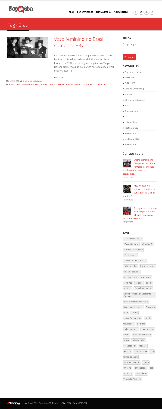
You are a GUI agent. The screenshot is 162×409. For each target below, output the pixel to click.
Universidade (131, 122)
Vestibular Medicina (132, 379)
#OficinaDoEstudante (133, 249)
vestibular (78, 84)
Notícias (128, 94)
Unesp (146, 362)
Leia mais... (59, 77)
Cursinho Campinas (143, 288)
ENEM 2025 (130, 83)
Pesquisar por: (130, 44)
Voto (86, 84)
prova (126, 340)
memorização (147, 329)
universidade (140, 367)
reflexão (127, 351)
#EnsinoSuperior (131, 244)
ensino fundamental (132, 318)
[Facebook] (135, 12)
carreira (139, 282)
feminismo (48, 84)
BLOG (71, 12)
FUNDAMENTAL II (122, 12)
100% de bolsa (130, 266)
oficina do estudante (63, 84)
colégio (149, 282)
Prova (127, 105)
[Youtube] (146, 12)
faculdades (128, 323)
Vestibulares (131, 144)
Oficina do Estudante (33, 81)
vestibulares (141, 373)
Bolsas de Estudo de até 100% (137, 277)
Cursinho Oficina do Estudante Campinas (137, 294)
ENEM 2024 (130, 77)
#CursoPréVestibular (132, 238)
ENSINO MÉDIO (103, 12)
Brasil (11, 84)
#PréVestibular (130, 255)
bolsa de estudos (131, 271)
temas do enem (130, 357)
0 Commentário (100, 84)
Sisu (152, 351)
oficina (126, 334)
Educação (150, 307)
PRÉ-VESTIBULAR (85, 12)
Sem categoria (131, 111)
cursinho (127, 288)
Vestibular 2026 (132, 138)
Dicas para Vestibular (133, 307)
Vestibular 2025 (132, 133)
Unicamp (127, 367)
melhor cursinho (130, 329)
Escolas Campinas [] (134, 88)
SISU (127, 116)
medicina (141, 323)
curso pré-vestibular (24, 84)
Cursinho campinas (134, 72)
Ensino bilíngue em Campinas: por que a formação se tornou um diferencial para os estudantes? (139, 166)
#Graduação (147, 244)
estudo (148, 318)
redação (143, 345)
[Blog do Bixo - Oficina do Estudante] (20, 9)
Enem (125, 312)
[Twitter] (141, 12)
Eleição (38, 84)
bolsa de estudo (147, 266)
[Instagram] (152, 12)
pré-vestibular (138, 340)
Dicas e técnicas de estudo (135, 301)
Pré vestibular (129, 345)
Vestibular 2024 (132, 127)
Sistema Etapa (140, 351)
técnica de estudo (131, 362)
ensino (134, 312)
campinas (127, 282)
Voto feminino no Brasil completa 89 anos (79, 42)
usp (151, 367)
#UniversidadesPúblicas (134, 260)
